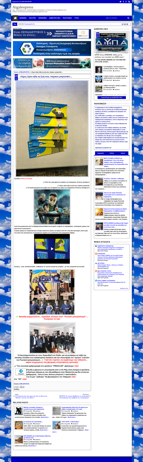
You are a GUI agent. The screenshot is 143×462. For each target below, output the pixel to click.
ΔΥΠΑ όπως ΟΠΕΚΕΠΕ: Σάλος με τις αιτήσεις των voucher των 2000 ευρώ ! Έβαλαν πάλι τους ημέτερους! (109, 56)
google (126, 1)
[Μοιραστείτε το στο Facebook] (21, 387)
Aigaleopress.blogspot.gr (106, 246)
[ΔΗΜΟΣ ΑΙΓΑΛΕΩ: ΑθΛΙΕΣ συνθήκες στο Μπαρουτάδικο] (99, 88)
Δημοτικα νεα (54, 18)
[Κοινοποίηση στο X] (19, 387)
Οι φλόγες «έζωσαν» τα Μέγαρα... (114, 178)
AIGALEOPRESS (125, 460)
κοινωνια (22, 18)
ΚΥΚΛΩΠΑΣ (101, 253)
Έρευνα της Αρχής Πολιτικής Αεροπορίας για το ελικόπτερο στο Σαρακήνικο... (114, 195)
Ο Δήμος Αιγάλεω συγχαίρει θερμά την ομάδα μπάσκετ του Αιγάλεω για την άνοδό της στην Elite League (115, 77)
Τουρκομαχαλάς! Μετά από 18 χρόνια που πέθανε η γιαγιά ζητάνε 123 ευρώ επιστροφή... (48, 24)
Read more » (45, 417)
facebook (123, 1)
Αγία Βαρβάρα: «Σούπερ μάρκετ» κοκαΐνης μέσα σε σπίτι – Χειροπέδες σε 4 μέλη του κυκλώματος (114, 68)
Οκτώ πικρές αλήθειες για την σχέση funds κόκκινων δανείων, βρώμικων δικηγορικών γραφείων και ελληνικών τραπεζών (110, 257)
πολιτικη (32, 18)
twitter (120, 1)
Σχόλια (112, 153)
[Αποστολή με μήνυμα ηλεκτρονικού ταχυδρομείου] (15, 387)
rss (129, 1)
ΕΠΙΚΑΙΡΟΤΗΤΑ (24, 384)
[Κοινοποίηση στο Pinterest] (23, 387)
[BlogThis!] (17, 387)
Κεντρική (15, 18)
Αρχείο (123, 153)
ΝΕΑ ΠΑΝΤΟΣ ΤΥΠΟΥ (104, 271)
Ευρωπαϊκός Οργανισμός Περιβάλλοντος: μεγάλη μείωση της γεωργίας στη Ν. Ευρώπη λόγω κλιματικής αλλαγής (111, 274)
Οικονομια (42, 18)
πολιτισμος (67, 18)
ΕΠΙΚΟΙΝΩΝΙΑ (37, 1)
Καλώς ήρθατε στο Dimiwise (106, 280)
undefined (37, 411)
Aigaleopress (22, 7)
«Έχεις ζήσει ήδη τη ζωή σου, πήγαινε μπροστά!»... (46, 76)
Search (128, 18)
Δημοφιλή (100, 153)
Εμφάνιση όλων (124, 288)
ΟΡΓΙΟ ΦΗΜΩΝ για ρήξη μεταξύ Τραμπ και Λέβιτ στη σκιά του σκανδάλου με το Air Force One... (116, 225)
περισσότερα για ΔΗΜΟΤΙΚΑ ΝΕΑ (111, 97)
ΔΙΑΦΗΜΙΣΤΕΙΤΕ (48, 1)
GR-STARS (101, 263)
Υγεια (76, 18)
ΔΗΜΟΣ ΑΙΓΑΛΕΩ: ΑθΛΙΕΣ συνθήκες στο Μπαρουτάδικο (114, 86)
